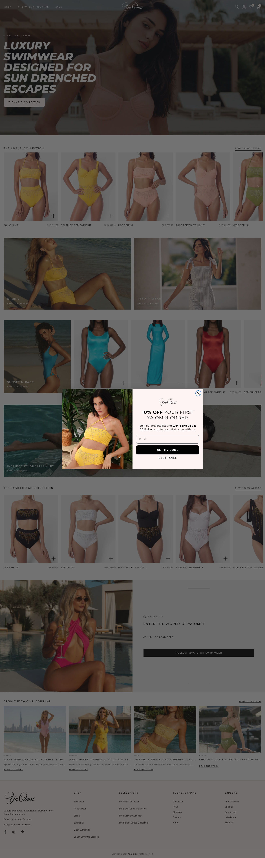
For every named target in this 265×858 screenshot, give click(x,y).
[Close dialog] (198, 393)
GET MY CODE (167, 450)
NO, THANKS (167, 458)
